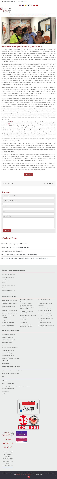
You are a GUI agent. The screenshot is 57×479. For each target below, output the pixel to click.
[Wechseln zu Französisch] (22, 5)
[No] (55, 475)
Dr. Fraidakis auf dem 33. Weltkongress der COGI (15, 247)
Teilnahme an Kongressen (9, 285)
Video (4, 394)
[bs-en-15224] (28, 399)
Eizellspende (24, 322)
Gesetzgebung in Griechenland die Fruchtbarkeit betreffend (16, 386)
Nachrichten (6, 391)
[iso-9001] (28, 415)
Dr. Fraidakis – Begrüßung (9, 274)
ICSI (9, 124)
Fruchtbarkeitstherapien (19, 15)
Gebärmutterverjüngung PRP (46, 315)
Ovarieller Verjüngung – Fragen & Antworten (14, 244)
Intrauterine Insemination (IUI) (10, 313)
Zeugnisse (5, 380)
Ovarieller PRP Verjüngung (45, 308)
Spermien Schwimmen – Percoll (10, 310)
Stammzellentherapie (8, 353)
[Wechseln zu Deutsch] (25, 5)
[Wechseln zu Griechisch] (28, 5)
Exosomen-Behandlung (8, 355)
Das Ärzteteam (6, 280)
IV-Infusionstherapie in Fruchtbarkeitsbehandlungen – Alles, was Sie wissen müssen (25, 258)
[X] (47, 184)
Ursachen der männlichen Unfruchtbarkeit (12, 370)
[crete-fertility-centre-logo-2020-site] (6, 8)
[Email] (52, 184)
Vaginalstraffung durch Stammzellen (11, 358)
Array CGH (23, 319)
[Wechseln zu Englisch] (20, 5)
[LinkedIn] (50, 184)
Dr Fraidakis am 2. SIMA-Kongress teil (12, 251)
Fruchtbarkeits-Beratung (8, 383)
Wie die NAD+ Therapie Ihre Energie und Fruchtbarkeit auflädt (19, 254)
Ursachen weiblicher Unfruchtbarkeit (11, 373)
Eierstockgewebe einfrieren (45, 322)
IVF (55, 49)
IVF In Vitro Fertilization (8, 322)
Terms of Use (19, 474)
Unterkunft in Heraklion (8, 388)
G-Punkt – (8, 345)
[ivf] (21, 431)
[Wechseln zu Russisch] (34, 5)
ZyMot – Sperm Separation (45, 313)
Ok (29, 476)
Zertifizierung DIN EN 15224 (9, 290)
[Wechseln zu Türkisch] (37, 5)
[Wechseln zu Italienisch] (31, 5)
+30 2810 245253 (22, 1)
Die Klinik (5, 282)
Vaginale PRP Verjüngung (45, 310)
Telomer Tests (6, 360)
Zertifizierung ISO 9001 (8, 293)
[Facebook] (44, 184)
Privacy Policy (28, 474)
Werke (4, 287)
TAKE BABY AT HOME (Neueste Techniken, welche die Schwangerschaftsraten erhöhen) (9, 302)
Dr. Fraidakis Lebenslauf (8, 277)
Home (10, 15)
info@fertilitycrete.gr (9, 1)
